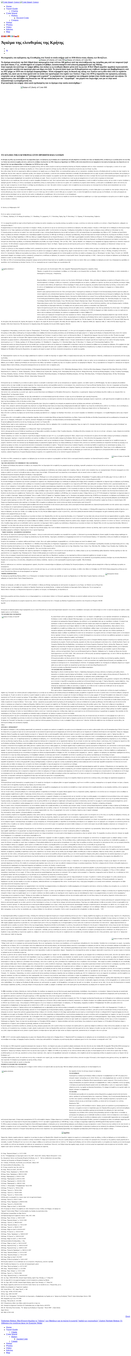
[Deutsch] (9, 36)
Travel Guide (12, 9)
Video (9, 27)
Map (8, 32)
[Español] (18, 36)
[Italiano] (14, 36)
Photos (9, 25)
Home (9, 6)
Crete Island (11, 13)
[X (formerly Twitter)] (7, 51)
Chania (14, 11)
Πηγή (127, 1316)
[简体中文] (4, 36)
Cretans (14, 20)
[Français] (7, 36)
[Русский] (16, 36)
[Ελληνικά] (11, 36)
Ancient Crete (22, 18)
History (14, 16)
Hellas (9, 22)
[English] (2, 36)
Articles (9, 29)
